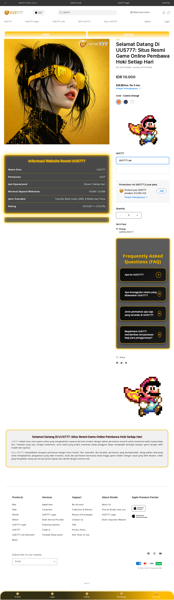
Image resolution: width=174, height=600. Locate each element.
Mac (14, 504)
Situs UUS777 (110, 21)
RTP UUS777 (84, 21)
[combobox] (87, 12)
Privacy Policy (79, 530)
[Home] (13, 12)
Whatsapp (121, 597)
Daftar (87, 597)
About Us (106, 504)
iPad (14, 510)
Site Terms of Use (80, 535)
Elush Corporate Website (114, 520)
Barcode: (136, 67)
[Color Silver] (132, 102)
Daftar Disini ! (31, 3)
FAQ (74, 525)
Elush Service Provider (53, 520)
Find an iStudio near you (113, 510)
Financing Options (51, 525)
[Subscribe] (54, 561)
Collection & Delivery (82, 510)
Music (15, 540)
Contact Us (77, 520)
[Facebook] (118, 364)
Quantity (120, 208)
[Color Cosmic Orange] (118, 102)
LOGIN (45, 35)
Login (52, 597)
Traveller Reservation (52, 535)
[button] (8, 21)
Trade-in (46, 530)
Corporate (47, 510)
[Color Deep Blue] (126, 102)
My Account (78, 504)
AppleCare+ (47, 504)
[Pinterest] (127, 364)
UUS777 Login (124, 3)
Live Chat (156, 597)
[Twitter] (122, 364)
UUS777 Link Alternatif (23, 535)
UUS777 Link (76, 3)
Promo (18, 597)
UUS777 (28, 3)
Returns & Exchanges (82, 515)
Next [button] (168, 3)
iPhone (15, 515)
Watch (15, 520)
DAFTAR (128, 35)
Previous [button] (5, 3)
